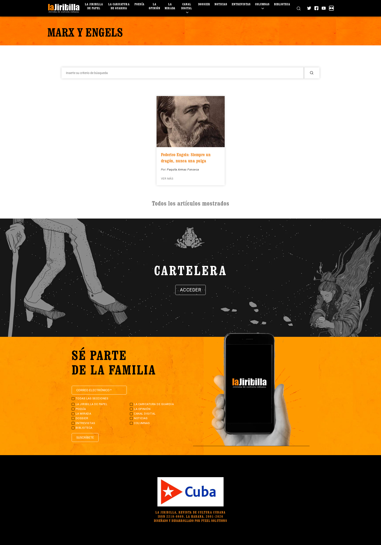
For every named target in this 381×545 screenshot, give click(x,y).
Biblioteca (282, 4)
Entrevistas (241, 4)
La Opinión (154, 6)
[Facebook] (316, 8)
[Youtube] (324, 8)
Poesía (139, 4)
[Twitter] (309, 8)
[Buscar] (299, 8)
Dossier (204, 4)
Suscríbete (85, 437)
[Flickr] (331, 8)
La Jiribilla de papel (94, 6)
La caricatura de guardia (119, 6)
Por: (164, 169)
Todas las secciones (92, 398)
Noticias (221, 4)
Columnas (262, 4)
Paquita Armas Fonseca (183, 169)
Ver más (167, 178)
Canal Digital (186, 6)
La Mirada (170, 6)
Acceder (190, 290)
